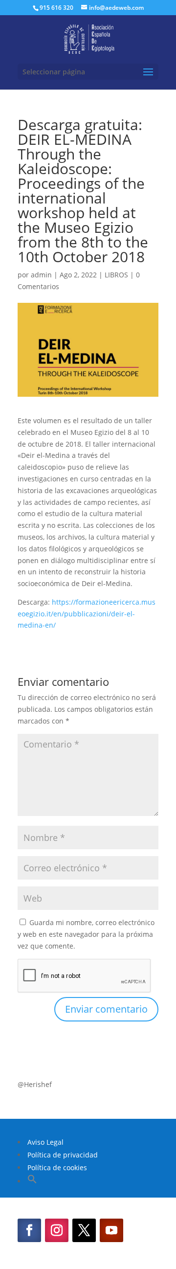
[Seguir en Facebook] (29, 1230)
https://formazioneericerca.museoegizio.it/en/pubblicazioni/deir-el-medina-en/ (86, 613)
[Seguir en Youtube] (111, 1230)
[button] (32, 1181)
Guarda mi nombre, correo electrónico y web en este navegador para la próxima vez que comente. (86, 934)
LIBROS (116, 274)
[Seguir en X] (84, 1230)
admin (41, 274)
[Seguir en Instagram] (56, 1230)
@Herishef (35, 1084)
